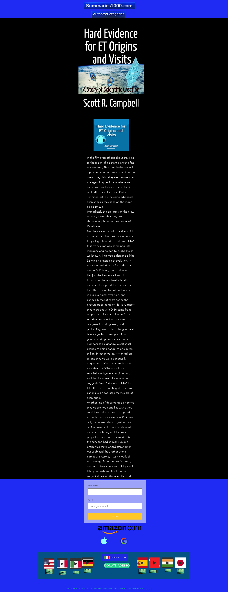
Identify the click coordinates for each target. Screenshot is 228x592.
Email (90, 500)
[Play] (49, 563)
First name (93, 485)
